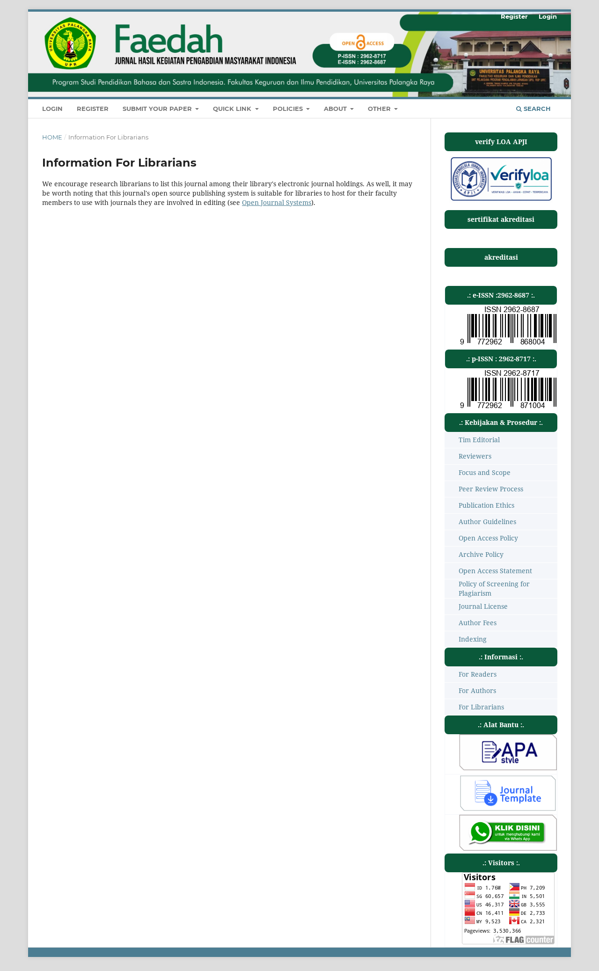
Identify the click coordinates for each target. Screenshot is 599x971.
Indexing (473, 639)
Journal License (483, 606)
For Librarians (481, 706)
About (336, 108)
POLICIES (289, 108)
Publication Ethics (486, 505)
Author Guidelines (487, 521)
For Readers (478, 674)
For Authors (477, 690)
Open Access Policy (488, 537)
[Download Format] (508, 767)
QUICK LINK (233, 108)
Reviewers (475, 456)
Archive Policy (481, 554)
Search (536, 108)
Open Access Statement (495, 570)
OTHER (380, 108)
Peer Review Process (491, 488)
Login (52, 108)
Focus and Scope (485, 472)
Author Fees (478, 622)
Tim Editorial (479, 439)
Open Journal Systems (276, 202)
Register (93, 108)
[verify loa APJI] (501, 200)
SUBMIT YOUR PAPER (158, 108)
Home (52, 137)
